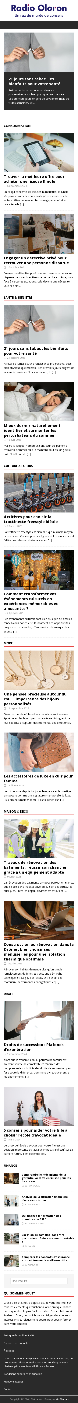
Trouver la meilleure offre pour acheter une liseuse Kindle (34, 179)
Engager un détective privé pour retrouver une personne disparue (36, 260)
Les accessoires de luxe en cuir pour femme (38, 778)
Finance (10, 1166)
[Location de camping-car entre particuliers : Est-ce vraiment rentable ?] (11, 1242)
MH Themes (62, 1399)
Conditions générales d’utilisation (23, 1374)
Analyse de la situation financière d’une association (45, 1198)
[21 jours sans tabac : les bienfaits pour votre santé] (39, 52)
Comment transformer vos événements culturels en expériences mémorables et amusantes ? (31, 601)
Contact (8, 1389)
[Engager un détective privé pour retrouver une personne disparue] (39, 251)
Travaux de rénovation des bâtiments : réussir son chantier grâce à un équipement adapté (35, 867)
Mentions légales (13, 1381)
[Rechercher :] (39, 1281)
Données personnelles (17, 1343)
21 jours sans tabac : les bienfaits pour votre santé (36, 351)
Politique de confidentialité (19, 1335)
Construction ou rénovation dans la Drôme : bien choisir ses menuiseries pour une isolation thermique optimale (39, 952)
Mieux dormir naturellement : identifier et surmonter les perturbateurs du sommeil (33, 430)
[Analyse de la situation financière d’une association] (11, 1204)
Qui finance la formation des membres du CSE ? (41, 1217)
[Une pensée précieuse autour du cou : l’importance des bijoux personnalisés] (39, 687)
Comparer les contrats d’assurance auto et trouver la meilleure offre (46, 1258)
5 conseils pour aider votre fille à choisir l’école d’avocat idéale (36, 1133)
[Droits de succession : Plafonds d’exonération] (39, 1038)
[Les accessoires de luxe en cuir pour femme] (39, 769)
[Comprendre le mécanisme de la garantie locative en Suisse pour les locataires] (11, 1182)
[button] (73, 24)
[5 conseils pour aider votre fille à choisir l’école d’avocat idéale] (39, 1123)
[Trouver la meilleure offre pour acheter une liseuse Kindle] (39, 170)
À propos (9, 1350)
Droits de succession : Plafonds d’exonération (34, 1047)
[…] (34, 103)
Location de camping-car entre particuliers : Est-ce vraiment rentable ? (48, 1238)
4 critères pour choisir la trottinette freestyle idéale (31, 519)
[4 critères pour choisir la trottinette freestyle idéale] (39, 510)
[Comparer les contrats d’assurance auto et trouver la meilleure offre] (11, 1264)
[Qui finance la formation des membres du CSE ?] (11, 1223)
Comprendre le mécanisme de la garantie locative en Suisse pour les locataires (46, 1178)
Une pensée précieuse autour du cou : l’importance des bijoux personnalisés (35, 699)
